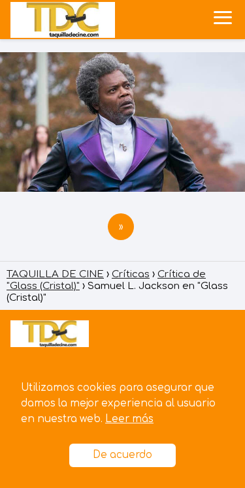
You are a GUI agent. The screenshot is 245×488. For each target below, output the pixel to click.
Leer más (129, 419)
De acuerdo (122, 455)
